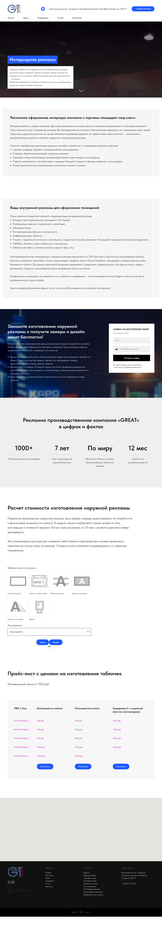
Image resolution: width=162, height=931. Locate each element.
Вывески (87, 873)
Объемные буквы (90, 875)
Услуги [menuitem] (11, 17)
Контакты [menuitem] (77, 17)
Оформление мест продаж (93, 895)
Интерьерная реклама (92, 889)
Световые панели (90, 878)
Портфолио (50, 881)
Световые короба (90, 881)
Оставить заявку (131, 358)
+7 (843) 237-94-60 (143, 9)
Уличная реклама (90, 886)
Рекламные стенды (90, 884)
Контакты (49, 886)
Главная (48, 873)
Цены (48, 878)
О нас (48, 884)
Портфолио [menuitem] (42, 17)
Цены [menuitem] (25, 17)
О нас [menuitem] (60, 17)
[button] (45, 766)
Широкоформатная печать (93, 892)
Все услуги (50, 875)
